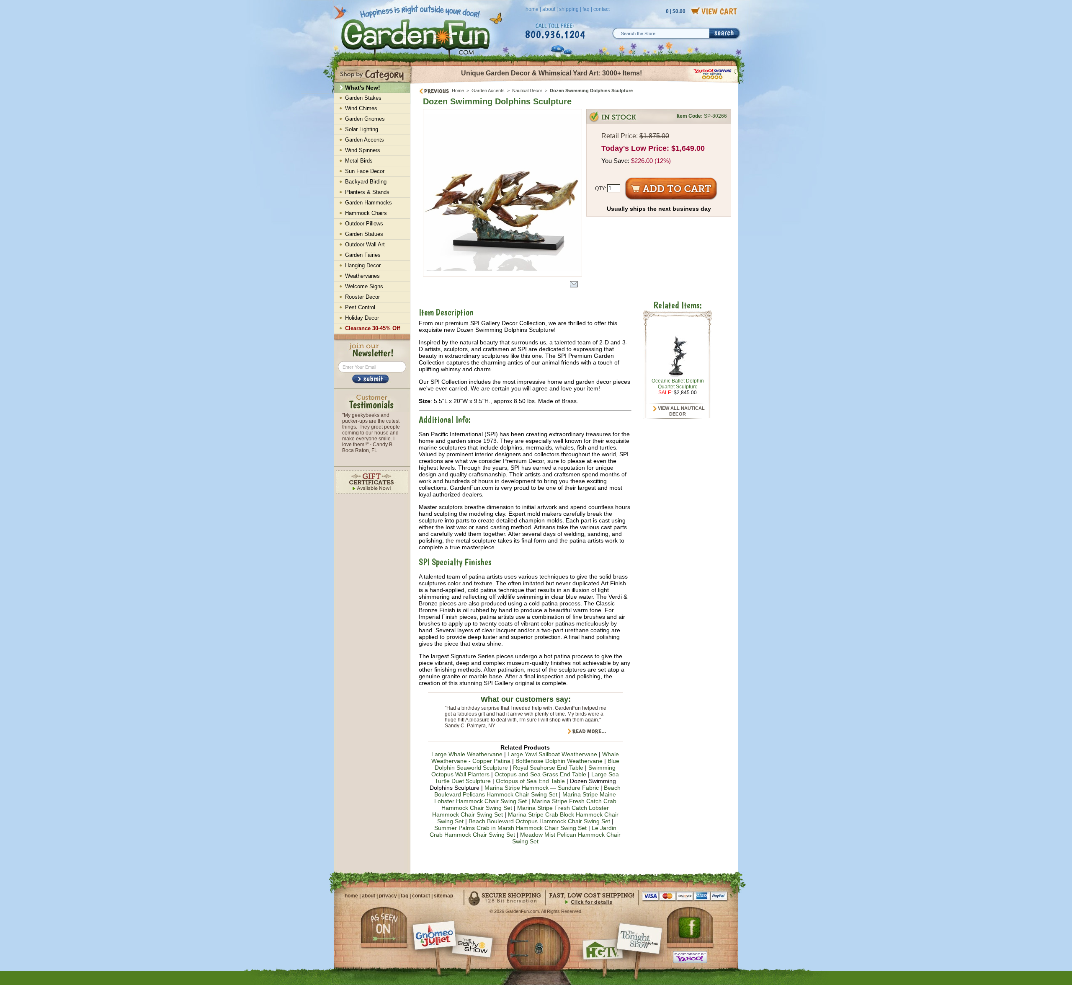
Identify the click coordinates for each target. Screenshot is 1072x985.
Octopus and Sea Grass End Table (540, 774)
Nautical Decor (527, 90)
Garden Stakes (363, 98)
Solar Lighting (361, 129)
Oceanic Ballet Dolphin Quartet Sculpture (678, 384)
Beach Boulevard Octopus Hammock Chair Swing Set (539, 821)
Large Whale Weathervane (466, 754)
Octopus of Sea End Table (530, 781)
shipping (569, 9)
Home (458, 90)
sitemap (443, 896)
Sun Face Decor (364, 171)
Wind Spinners (362, 150)
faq (586, 9)
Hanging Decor (363, 265)
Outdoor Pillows (364, 223)
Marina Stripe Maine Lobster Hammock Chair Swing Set (525, 797)
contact (601, 9)
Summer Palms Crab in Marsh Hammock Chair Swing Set (510, 828)
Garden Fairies (363, 255)
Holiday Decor (362, 318)
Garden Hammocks (368, 202)
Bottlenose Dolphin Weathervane (559, 760)
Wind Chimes (361, 108)
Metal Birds (359, 161)
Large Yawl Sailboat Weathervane (552, 754)
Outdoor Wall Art (365, 244)
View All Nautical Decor (681, 411)
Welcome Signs (364, 286)
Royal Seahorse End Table (548, 767)
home (532, 9)
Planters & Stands (367, 192)
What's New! (362, 87)
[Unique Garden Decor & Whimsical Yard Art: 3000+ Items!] (574, 83)
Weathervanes (362, 276)
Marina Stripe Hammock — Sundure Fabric (541, 787)
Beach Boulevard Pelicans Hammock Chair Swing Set (527, 791)
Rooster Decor (362, 297)
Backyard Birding (366, 181)
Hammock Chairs (366, 213)
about (548, 9)
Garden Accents (488, 90)
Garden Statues (364, 234)
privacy (388, 896)
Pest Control (360, 307)
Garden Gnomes (365, 119)
